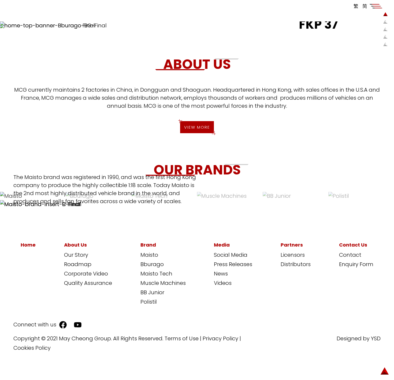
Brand (148, 244)
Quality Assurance (88, 283)
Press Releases (233, 264)
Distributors (296, 264)
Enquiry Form (356, 264)
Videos (223, 283)
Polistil (148, 302)
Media (222, 244)
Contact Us (353, 244)
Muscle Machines (163, 283)
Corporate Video (86, 273)
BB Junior (152, 292)
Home (28, 244)
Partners (292, 244)
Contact (350, 255)
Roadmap (77, 264)
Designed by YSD (359, 338)
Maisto (149, 255)
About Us (75, 244)
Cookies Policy (32, 348)
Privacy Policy (220, 338)
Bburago (152, 264)
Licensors (293, 255)
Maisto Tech (156, 273)
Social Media (230, 255)
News (221, 273)
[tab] (230, 195)
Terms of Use (182, 338)
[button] (376, 6)
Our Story (76, 255)
